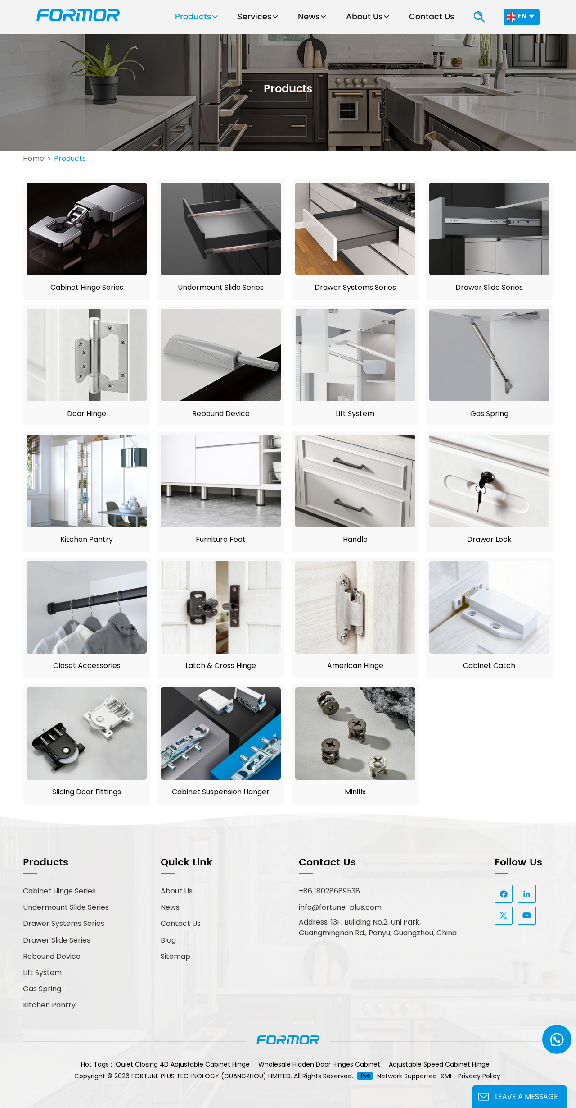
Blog (168, 940)
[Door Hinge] (87, 399)
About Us (364, 16)
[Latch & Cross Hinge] (221, 651)
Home (33, 158)
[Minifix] (355, 777)
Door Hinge (86, 413)
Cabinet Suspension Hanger (221, 792)
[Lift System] (355, 399)
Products (193, 16)
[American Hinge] (355, 651)
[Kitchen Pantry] (87, 525)
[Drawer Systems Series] (355, 272)
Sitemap (175, 956)
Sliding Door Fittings (86, 792)
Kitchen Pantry (86, 539)
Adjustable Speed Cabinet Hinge (439, 1064)
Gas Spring (489, 413)
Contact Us (431, 16)
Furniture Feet (221, 539)
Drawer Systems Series (355, 287)
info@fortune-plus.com (340, 907)
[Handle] (355, 525)
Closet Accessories (87, 665)
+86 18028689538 (329, 891)
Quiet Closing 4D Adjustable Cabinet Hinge (183, 1064)
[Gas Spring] (489, 399)
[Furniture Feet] (221, 525)
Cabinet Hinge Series (86, 287)
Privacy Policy (479, 1076)
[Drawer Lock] (489, 525)
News (309, 16)
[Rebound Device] (221, 399)
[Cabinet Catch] (489, 651)
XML (447, 1076)
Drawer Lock (489, 539)
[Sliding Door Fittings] (87, 777)
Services (255, 16)
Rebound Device (221, 413)
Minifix (355, 792)
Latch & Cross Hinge (220, 665)
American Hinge (355, 665)
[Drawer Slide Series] (489, 272)
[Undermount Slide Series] (221, 272)
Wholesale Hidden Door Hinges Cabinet (319, 1064)
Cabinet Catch (489, 665)
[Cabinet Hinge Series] (87, 272)
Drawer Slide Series (489, 287)
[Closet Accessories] (87, 651)
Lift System (355, 413)
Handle (355, 539)
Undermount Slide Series (221, 287)
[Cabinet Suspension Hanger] (221, 777)
